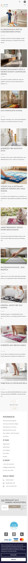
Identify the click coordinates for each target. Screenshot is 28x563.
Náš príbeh (6, 447)
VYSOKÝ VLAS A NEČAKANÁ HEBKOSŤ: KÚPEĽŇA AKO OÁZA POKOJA (13, 189)
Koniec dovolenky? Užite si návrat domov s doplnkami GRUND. (13, 72)
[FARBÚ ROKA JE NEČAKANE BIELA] (14, 372)
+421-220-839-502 (8, 464)
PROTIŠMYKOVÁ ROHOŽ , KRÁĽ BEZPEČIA (13, 269)
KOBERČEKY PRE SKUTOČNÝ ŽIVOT (11, 150)
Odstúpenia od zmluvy (9, 427)
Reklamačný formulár (9, 430)
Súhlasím (13, 559)
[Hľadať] (19, 1)
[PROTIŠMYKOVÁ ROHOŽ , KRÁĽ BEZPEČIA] (14, 256)
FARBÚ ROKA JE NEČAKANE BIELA (14, 383)
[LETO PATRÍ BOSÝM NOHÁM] (14, 99)
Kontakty (6, 436)
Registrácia (6, 444)
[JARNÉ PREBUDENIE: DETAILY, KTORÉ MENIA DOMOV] (14, 216)
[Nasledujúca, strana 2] (14, 401)
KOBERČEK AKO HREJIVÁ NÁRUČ (13, 345)
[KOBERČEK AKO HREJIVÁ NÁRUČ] (14, 334)
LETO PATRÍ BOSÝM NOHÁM (11, 111)
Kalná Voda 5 (10, 480)
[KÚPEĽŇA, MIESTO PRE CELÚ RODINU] (14, 294)
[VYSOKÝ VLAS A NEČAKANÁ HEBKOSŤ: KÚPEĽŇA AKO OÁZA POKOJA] (14, 175)
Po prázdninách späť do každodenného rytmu (11, 31)
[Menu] (24, 1)
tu (15, 551)
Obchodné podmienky (9, 421)
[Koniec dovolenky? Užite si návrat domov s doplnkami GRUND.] (14, 58)
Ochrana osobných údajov (10, 424)
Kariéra (5, 457)
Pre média (6, 453)
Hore (14, 408)
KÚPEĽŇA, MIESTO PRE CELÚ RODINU (11, 307)
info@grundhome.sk (9, 467)
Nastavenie (13, 555)
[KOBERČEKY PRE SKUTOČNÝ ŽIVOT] (14, 137)
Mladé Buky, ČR (10, 483)
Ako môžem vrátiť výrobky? (11, 433)
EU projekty (6, 450)
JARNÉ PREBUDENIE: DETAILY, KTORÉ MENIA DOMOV (12, 229)
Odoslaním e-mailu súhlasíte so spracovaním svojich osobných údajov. (23, 507)
